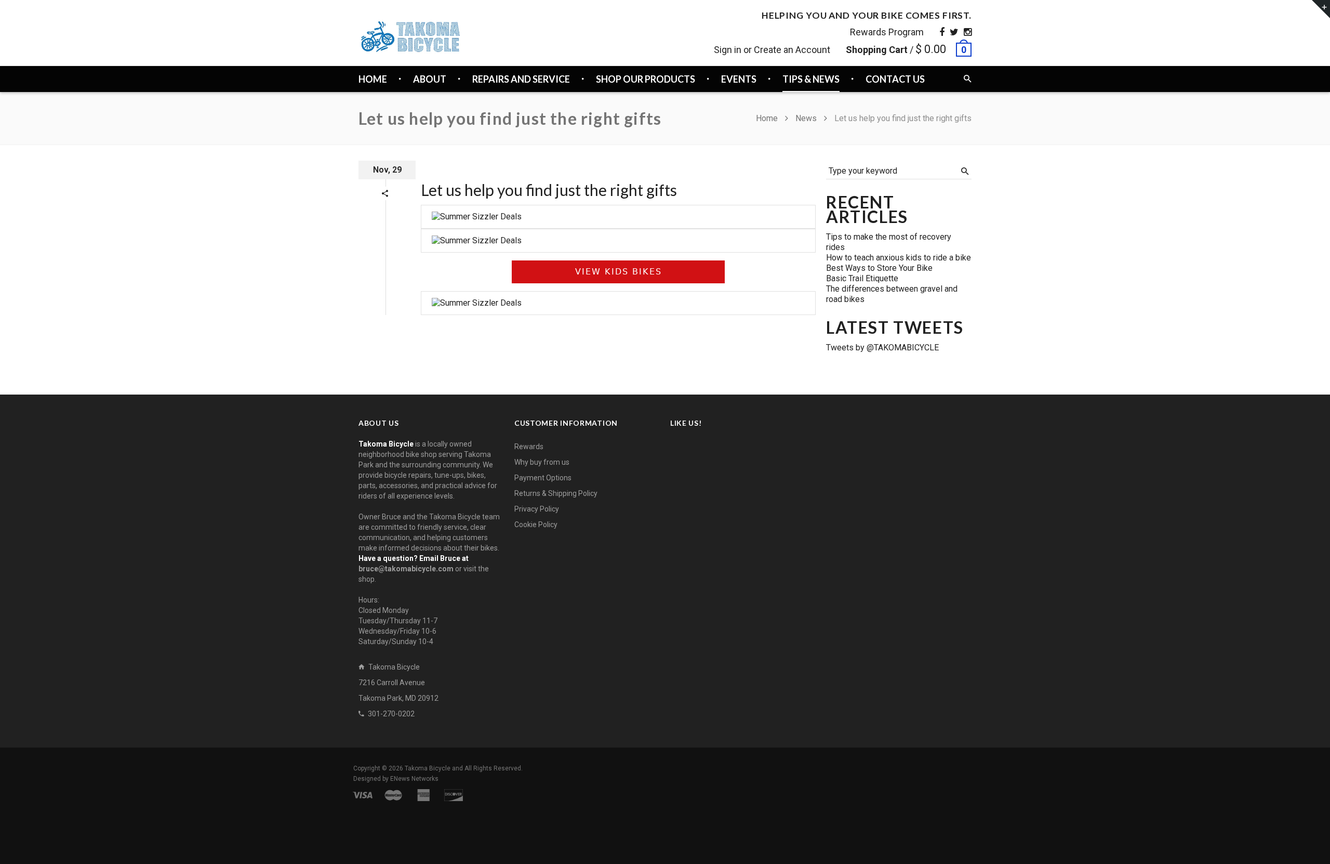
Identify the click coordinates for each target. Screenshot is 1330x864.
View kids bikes (618, 272)
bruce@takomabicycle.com (406, 569)
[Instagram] (968, 32)
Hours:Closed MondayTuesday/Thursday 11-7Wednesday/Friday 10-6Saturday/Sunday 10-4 (397, 621)
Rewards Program (887, 32)
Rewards (528, 446)
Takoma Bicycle (428, 768)
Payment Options (542, 478)
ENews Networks (414, 778)
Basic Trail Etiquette (862, 278)
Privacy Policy (536, 509)
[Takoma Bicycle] (410, 36)
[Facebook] (942, 32)
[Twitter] (954, 32)
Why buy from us (541, 462)
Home (768, 118)
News (806, 118)
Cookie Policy (535, 524)
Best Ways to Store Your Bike (879, 268)
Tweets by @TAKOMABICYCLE (882, 347)
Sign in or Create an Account (772, 49)
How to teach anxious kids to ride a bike (898, 258)
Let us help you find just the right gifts (549, 189)
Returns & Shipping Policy (555, 493)
